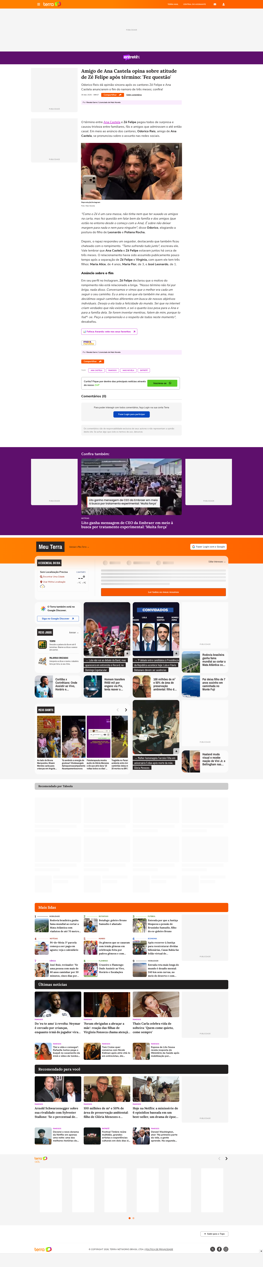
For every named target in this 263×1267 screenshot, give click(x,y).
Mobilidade (54, 916)
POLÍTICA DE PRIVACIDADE (159, 1249)
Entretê (143, 370)
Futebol (151, 916)
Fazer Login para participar (131, 414)
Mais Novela (128, 370)
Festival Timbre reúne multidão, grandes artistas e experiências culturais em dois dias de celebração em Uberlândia (116, 1136)
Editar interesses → (217, 561)
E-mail (215, 4)
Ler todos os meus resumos (163, 592)
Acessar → (74, 632)
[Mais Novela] (88, 343)
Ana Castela (111, 122)
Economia (152, 938)
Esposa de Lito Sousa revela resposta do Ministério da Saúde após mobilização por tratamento (165, 1052)
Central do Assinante (194, 4)
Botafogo (103, 916)
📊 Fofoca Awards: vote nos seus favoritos (107, 331)
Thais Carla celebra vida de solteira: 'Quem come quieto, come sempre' (153, 1028)
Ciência (52, 961)
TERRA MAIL (173, 4)
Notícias (85, 518)
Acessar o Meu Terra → (79, 546)
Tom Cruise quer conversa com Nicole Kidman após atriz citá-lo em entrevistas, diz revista (116, 1052)
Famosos (112, 370)
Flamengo (103, 961)
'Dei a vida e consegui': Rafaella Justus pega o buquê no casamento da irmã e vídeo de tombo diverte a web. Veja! (66, 1052)
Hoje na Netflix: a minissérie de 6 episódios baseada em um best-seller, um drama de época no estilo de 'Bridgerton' (155, 1112)
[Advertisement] (205, 1051)
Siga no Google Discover (55, 618)
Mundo (102, 938)
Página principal (52, 4)
